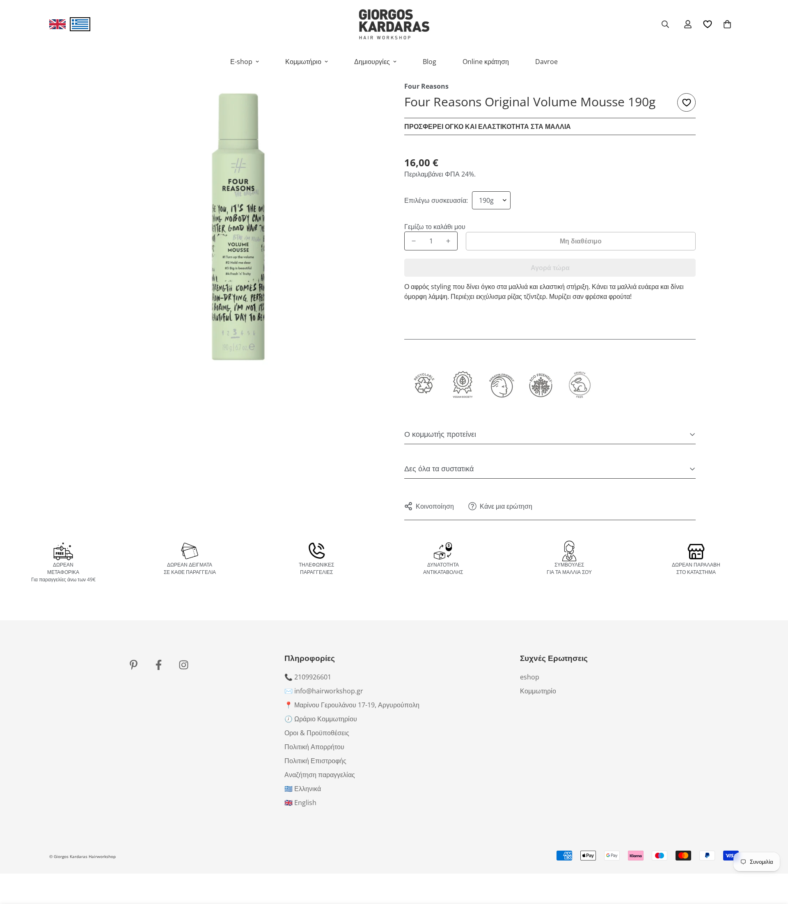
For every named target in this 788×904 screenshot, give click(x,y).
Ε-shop (241, 61)
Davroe (546, 61)
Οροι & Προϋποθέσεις (316, 732)
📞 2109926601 (307, 676)
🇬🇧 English (300, 802)
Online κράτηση (486, 61)
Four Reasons (426, 86)
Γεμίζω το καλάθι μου (431, 226)
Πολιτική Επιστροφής (315, 760)
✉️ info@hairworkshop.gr (323, 690)
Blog (429, 61)
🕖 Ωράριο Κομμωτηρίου (320, 718)
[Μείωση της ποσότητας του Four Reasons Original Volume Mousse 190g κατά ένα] (414, 241)
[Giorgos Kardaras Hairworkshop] (394, 24)
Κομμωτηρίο (538, 690)
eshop (529, 676)
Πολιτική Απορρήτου (314, 746)
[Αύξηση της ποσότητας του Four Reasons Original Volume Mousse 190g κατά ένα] (448, 241)
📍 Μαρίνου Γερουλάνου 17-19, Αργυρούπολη (351, 704)
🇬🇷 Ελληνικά (302, 788)
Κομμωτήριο (303, 61)
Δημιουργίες (372, 61)
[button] (727, 24)
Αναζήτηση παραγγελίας (319, 774)
